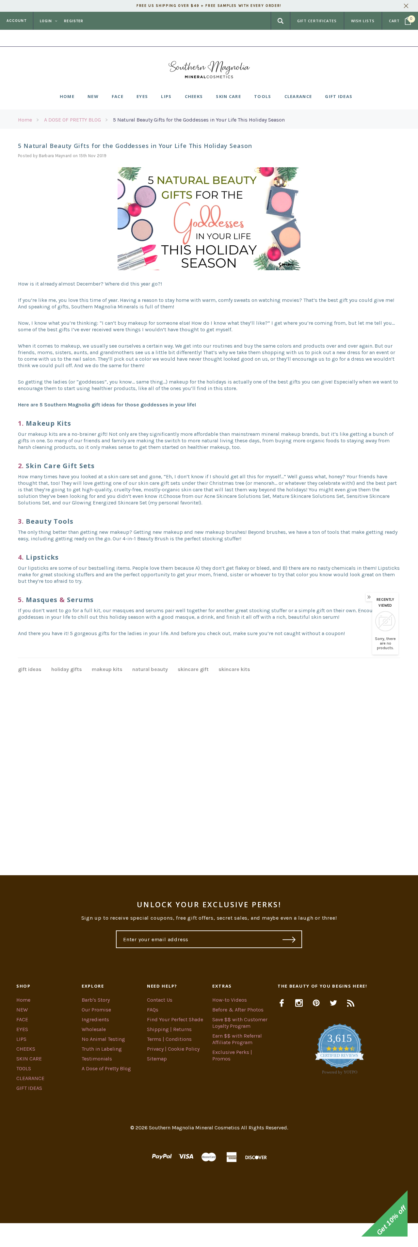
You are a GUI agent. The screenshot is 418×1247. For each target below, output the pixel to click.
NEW (22, 1010)
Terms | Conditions (169, 1039)
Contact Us (159, 1000)
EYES (22, 1029)
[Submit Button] (289, 939)
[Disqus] (209, 765)
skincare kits (234, 669)
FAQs (152, 1010)
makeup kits (107, 669)
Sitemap (157, 1059)
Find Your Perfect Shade (175, 1019)
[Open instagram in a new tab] (299, 1003)
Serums (80, 599)
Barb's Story (96, 1000)
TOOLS (23, 1068)
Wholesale (94, 1029)
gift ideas (29, 669)
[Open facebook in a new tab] (282, 1003)
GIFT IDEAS (29, 1088)
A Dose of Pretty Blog (106, 1068)
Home (25, 120)
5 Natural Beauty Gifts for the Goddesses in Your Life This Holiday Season (199, 120)
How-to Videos (229, 1000)
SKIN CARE (29, 1059)
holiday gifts (66, 669)
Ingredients (95, 1019)
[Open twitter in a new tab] (334, 1003)
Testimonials (97, 1059)
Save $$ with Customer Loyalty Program (239, 1022)
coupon (335, 633)
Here (261, 38)
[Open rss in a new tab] (351, 1003)
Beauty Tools (49, 521)
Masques (41, 599)
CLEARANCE (30, 1078)
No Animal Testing (103, 1039)
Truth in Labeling (102, 1049)
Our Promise (96, 1010)
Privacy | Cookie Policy (173, 1049)
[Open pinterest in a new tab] (316, 1003)
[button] (209, 1235)
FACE (22, 1019)
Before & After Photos (238, 1010)
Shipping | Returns (169, 1029)
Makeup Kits (48, 423)
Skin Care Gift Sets (60, 465)
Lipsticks (42, 557)
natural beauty (150, 669)
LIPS (21, 1039)
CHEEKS (25, 1049)
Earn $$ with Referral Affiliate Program (237, 1039)
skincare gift (193, 669)
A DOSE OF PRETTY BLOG (72, 120)
